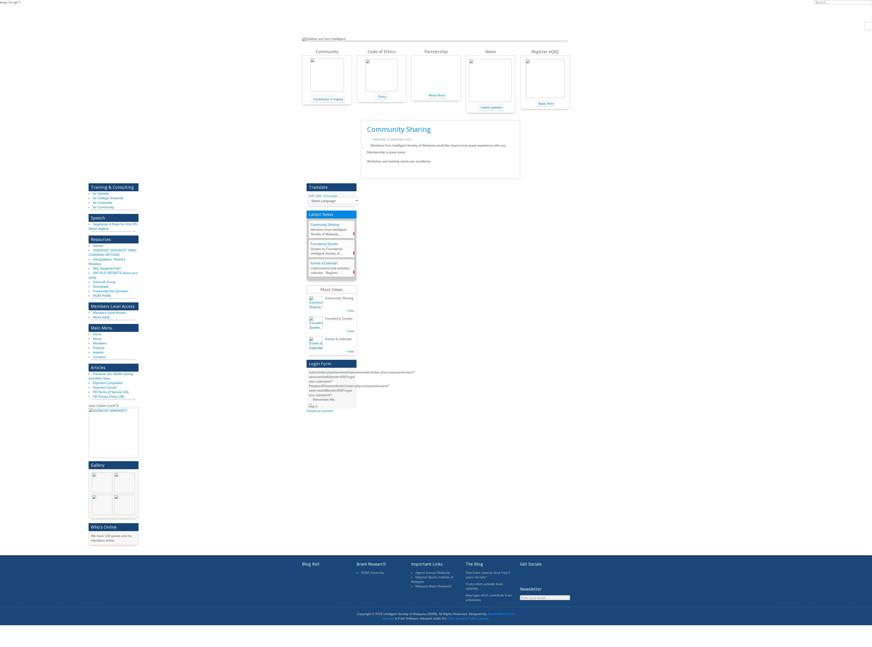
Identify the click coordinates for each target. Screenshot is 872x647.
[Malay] (325, 195)
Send (564, 598)
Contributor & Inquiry (328, 99)
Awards (98, 352)
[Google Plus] (555, 574)
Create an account (320, 411)
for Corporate (102, 202)
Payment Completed (107, 383)
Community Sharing (399, 129)
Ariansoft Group (104, 282)
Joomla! (388, 618)
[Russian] (329, 195)
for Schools (101, 193)
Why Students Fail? (107, 268)
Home (97, 334)
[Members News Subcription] (545, 574)
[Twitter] (524, 574)
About (97, 339)
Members (100, 343)
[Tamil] (336, 195)
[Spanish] (332, 195)
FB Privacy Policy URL (109, 396)
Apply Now (545, 103)
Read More (437, 95)
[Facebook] (534, 574)
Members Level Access (109, 312)
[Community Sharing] (316, 302)
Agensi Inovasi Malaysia (432, 572)
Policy (382, 96)
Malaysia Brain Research (433, 586)
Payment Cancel (104, 387)
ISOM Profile (102, 295)
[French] (314, 195)
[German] (318, 195)
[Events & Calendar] (316, 343)
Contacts (99, 357)
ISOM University (372, 572)
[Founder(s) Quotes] (316, 322)
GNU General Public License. (469, 618)
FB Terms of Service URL (111, 392)
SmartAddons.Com (501, 614)
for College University (108, 198)
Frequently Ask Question (110, 291)
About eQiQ (101, 317)
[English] (310, 195)
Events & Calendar (324, 263)
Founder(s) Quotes (324, 244)
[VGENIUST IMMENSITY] (114, 432)
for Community (103, 207)
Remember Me (323, 399)
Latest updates (491, 107)
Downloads (101, 286)
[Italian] (321, 195)
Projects (98, 348)
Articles (98, 246)
